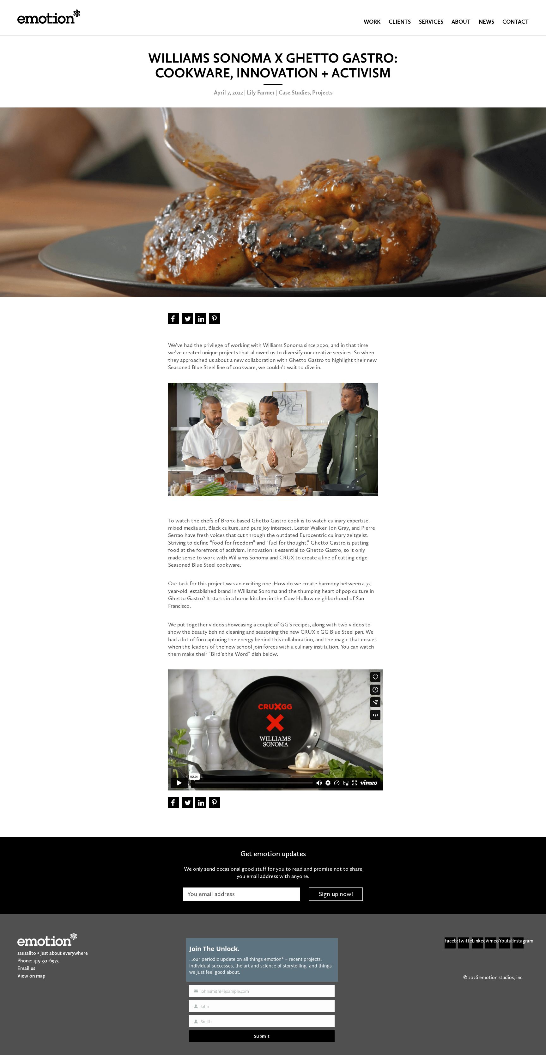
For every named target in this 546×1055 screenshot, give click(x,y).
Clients (400, 21)
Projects (322, 92)
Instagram (518, 941)
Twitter (463, 941)
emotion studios (48, 16)
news (486, 21)
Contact (515, 21)
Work (372, 21)
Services (431, 21)
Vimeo (490, 941)
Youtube (504, 941)
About (461, 21)
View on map (31, 976)
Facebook (450, 941)
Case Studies (294, 92)
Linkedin (477, 941)
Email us (26, 968)
